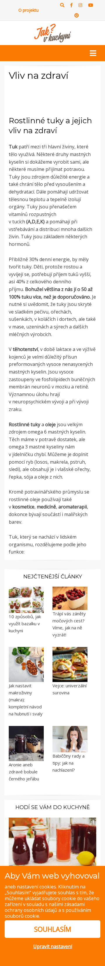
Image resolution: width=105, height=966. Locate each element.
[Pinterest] (76, 15)
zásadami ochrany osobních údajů (45, 907)
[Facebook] (71, 5)
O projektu (28, 10)
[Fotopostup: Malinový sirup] (52, 843)
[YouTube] (90, 5)
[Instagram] (80, 5)
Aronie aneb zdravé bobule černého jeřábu (24, 772)
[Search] (62, 5)
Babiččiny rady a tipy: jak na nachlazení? (68, 763)
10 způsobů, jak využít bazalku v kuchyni (25, 623)
